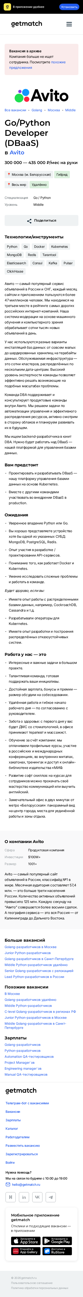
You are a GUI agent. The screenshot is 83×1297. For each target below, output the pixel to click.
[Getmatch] (26, 24)
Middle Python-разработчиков (28, 1006)
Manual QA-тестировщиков (26, 1074)
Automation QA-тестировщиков (29, 1056)
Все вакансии (15, 110)
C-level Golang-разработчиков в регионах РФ (40, 1011)
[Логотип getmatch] (21, 1091)
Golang (37, 110)
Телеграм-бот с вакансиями (27, 1103)
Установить (69, 7)
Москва (54, 110)
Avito (17, 152)
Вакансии (13, 1111)
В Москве (12, 994)
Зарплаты (13, 1120)
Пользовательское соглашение (32, 1283)
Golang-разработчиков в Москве (30, 947)
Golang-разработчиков (23, 1045)
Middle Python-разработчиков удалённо (36, 965)
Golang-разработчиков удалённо (30, 1000)
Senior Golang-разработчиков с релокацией (39, 971)
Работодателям (18, 1137)
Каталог (12, 1128)
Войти (10, 1162)
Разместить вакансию (23, 1145)
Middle (70, 110)
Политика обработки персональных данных (39, 1288)
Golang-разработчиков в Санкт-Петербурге (39, 959)
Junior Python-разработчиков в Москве (36, 1017)
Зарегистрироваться (22, 1154)
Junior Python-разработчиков (28, 953)
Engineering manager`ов (23, 1068)
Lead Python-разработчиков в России (34, 977)
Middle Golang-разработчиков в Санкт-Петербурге (35, 1025)
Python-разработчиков (23, 1050)
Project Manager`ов (20, 1062)
